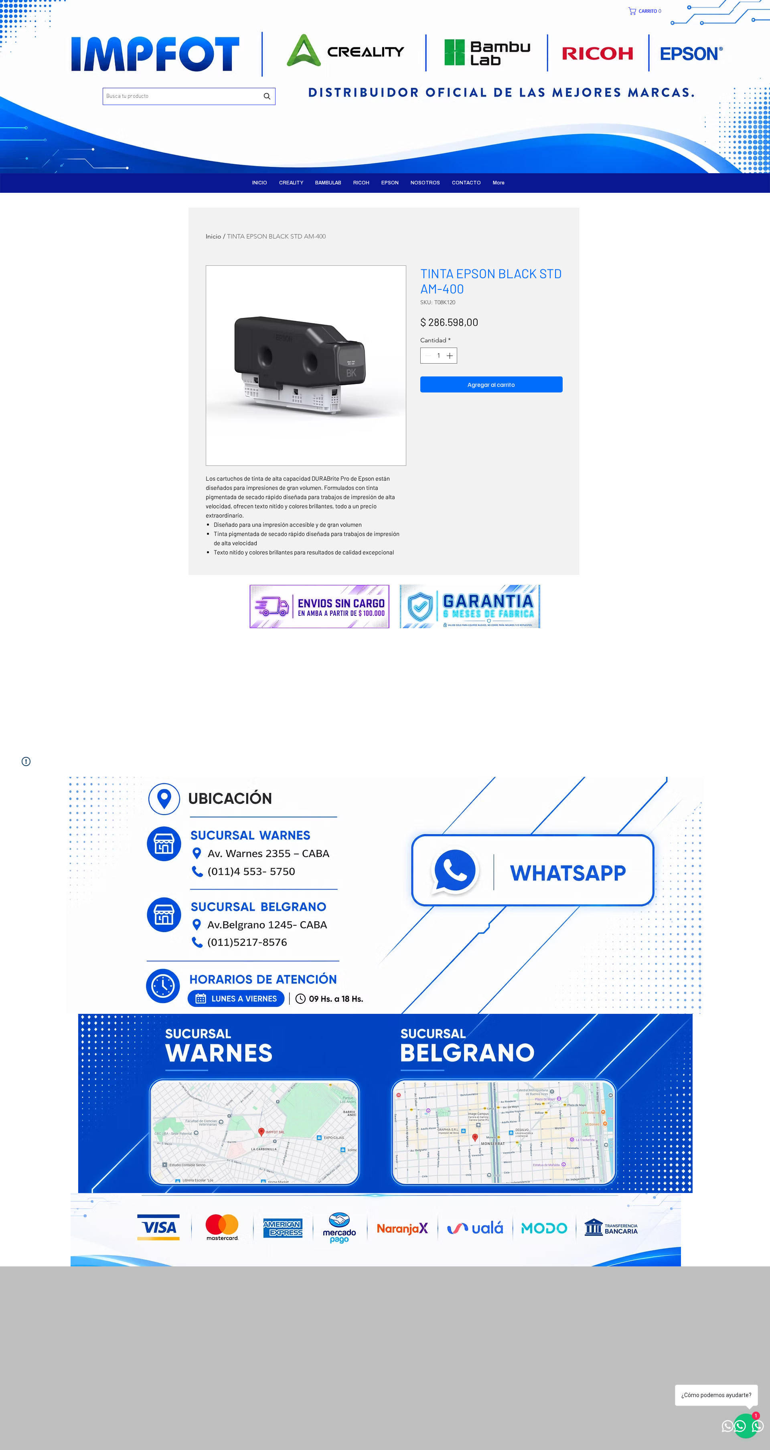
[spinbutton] (439, 355)
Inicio (213, 236)
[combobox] (189, 96)
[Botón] (211, 80)
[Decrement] (427, 355)
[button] (649, 11)
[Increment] (450, 355)
